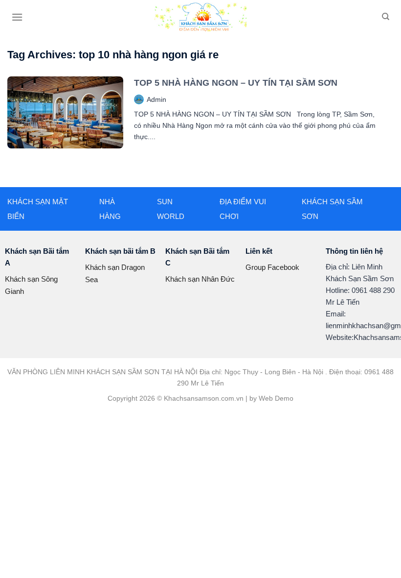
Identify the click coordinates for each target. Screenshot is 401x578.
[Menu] (17, 17)
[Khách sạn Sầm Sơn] (200, 17)
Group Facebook (272, 267)
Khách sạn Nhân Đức (200, 279)
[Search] (385, 16)
